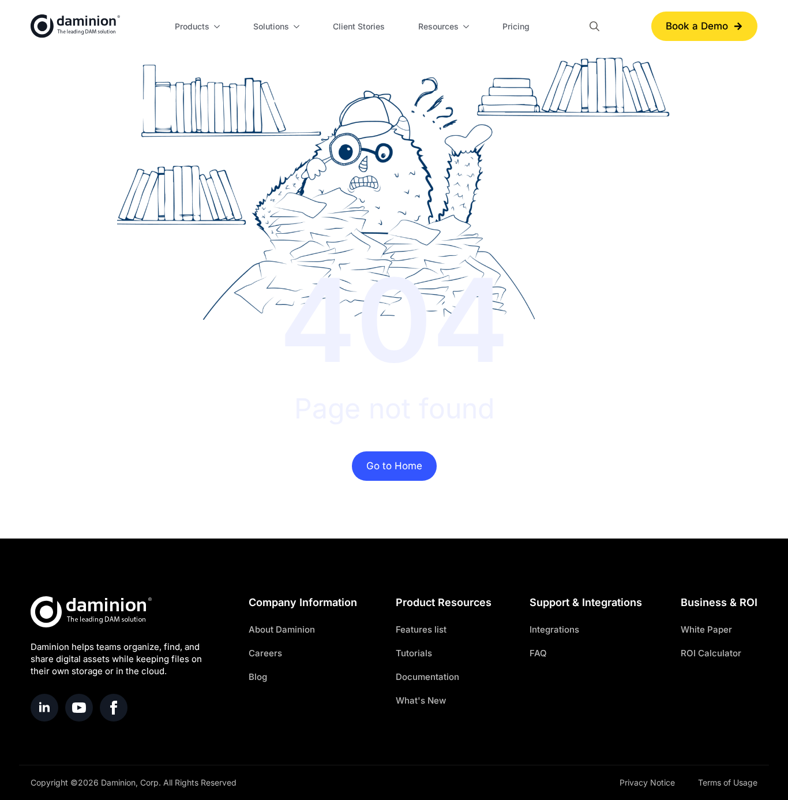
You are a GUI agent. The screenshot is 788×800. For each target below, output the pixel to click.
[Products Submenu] (218, 26)
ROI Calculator (711, 653)
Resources (438, 26)
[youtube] (79, 708)
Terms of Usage (727, 782)
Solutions (271, 26)
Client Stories (359, 26)
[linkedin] (44, 708)
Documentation (427, 676)
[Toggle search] (594, 26)
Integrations (554, 629)
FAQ (538, 653)
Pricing (516, 26)
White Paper (706, 629)
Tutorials (414, 653)
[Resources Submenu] (468, 26)
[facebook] (113, 708)
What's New (421, 700)
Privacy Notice (647, 782)
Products (192, 26)
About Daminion (282, 629)
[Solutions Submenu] (298, 26)
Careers (265, 653)
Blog (258, 676)
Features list (421, 629)
